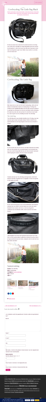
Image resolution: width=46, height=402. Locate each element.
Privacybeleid (7, 398)
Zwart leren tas (26, 14)
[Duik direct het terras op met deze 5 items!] (33, 283)
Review (22, 386)
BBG (14, 379)
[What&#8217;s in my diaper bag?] (12, 283)
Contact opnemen (38, 2)
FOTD (13, 381)
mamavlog (25, 383)
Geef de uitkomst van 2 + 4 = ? (13, 355)
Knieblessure (6, 383)
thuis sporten (11, 390)
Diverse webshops (17, 272)
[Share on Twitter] (11, 294)
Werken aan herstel (36, 390)
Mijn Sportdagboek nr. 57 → (36, 305)
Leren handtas (24, 13)
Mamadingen (21, 383)
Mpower (36, 383)
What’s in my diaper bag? (12, 286)
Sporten (7, 388)
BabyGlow (10, 379)
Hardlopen (31, 381)
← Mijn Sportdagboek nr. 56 (10, 305)
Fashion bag (19, 13)
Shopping (21, 14)
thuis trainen (16, 390)
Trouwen (20, 390)
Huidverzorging (36, 381)
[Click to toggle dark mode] (41, 398)
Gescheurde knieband (19, 381)
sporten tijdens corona (13, 388)
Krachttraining (14, 383)
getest (24, 381)
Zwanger (12, 392)
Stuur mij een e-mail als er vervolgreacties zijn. (16, 362)
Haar (26, 381)
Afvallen (6, 379)
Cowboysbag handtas (20, 11)
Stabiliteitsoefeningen (26, 388)
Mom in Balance (30, 383)
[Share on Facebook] (8, 294)
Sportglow (19, 388)
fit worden (9, 381)
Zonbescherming (7, 392)
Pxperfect (32, 398)
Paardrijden (6, 385)
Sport (26, 386)
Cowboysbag (13, 11)
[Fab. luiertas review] (23, 283)
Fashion (8, 11)
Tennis (31, 388)
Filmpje (5, 381)
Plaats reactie (12, 298)
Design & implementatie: (25, 398)
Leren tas (29, 13)
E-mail (7, 338)
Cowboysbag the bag (29, 11)
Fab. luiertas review (21, 286)
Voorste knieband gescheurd (28, 390)
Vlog (22, 390)
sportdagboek (32, 386)
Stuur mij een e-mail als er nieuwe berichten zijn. (17, 367)
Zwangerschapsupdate (19, 392)
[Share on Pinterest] (13, 294)
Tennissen (35, 388)
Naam (7, 333)
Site (6, 343)
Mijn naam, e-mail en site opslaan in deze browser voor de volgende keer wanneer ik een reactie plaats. (22, 350)
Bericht (7, 318)
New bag (33, 13)
